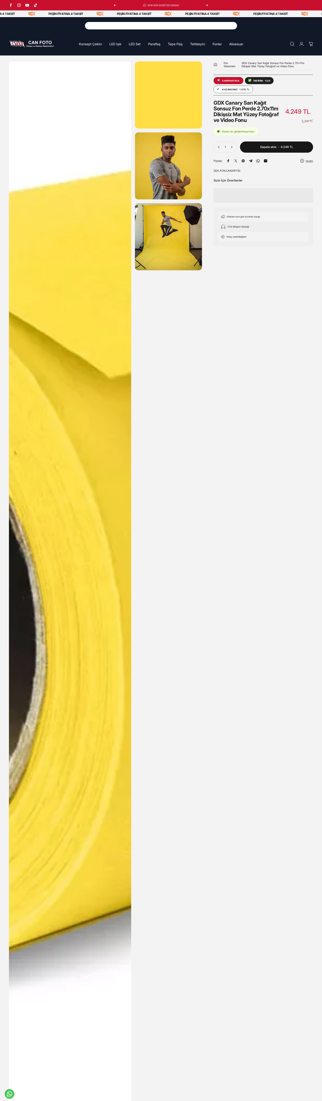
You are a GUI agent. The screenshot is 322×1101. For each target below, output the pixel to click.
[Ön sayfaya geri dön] (215, 64)
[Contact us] (9, 1094)
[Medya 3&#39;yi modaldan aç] (168, 166)
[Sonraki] (207, 5)
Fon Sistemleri (229, 64)
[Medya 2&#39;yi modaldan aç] (168, 95)
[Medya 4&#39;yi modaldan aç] (168, 236)
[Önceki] (115, 5)
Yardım (309, 161)
